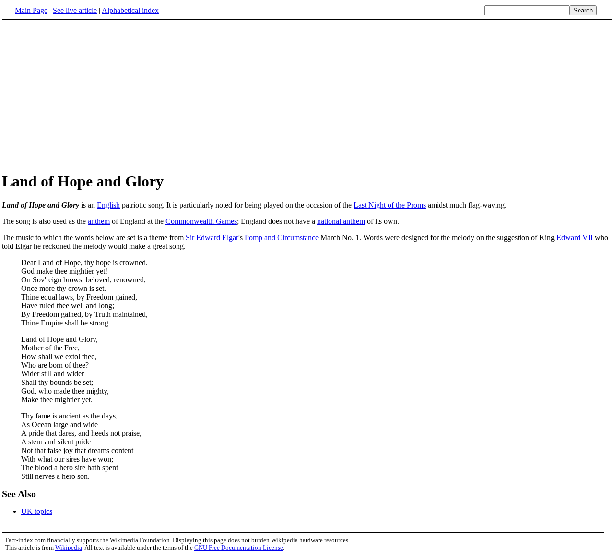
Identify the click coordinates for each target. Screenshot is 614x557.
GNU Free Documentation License (238, 547)
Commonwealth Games (201, 221)
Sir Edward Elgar (212, 237)
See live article (75, 10)
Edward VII (574, 237)
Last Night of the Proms (390, 205)
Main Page (31, 10)
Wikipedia (68, 547)
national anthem (341, 221)
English (108, 205)
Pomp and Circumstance (282, 237)
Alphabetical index (130, 10)
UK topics (36, 511)
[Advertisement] (307, 95)
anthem (99, 221)
